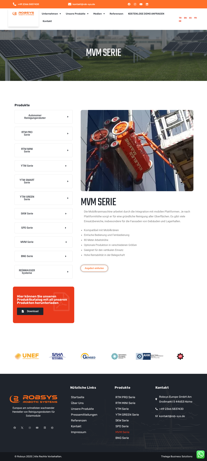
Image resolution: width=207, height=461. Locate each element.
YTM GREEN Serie (127, 414)
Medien (97, 13)
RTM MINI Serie (125, 403)
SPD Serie (122, 426)
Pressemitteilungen (84, 414)
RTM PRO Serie (125, 397)
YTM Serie (122, 409)
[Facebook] (129, 4)
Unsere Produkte (75, 13)
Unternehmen (50, 13)
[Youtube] (141, 4)
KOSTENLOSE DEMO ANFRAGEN (146, 13)
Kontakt (47, 21)
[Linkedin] (147, 4)
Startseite (77, 397)
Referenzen (116, 13)
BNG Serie (122, 438)
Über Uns (77, 403)
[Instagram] (135, 4)
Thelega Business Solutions (176, 456)
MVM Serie (122, 432)
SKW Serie (122, 420)
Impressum (78, 432)
